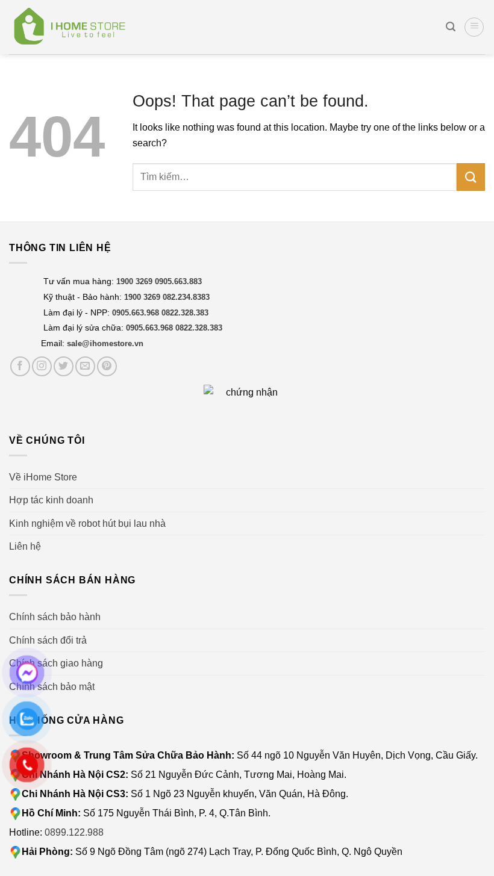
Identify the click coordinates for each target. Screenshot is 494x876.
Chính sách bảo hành (55, 617)
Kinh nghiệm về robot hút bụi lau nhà (87, 523)
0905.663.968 (135, 312)
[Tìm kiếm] (450, 27)
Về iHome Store (43, 477)
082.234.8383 (186, 297)
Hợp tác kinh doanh (51, 500)
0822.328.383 (184, 312)
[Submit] (471, 177)
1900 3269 (134, 281)
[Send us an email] (85, 366)
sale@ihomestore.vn (105, 343)
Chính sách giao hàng (56, 663)
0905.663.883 (178, 281)
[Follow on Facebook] (20, 366)
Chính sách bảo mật (52, 687)
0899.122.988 (74, 832)
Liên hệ (25, 546)
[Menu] (474, 27)
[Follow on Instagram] (42, 366)
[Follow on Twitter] (63, 366)
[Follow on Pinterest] (107, 366)
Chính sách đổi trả (48, 640)
